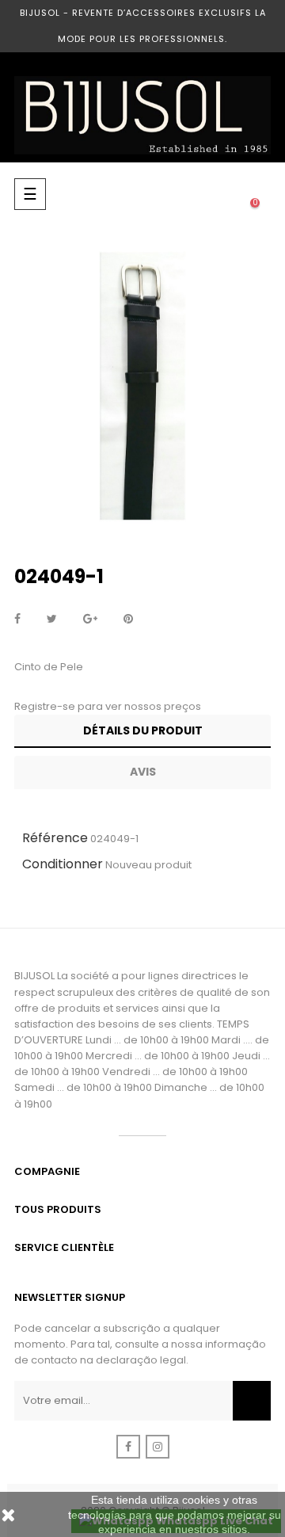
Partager (17, 619)
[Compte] (191, 194)
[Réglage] (223, 194)
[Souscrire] (252, 1401)
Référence (55, 838)
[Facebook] (128, 1446)
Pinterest (128, 619)
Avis (143, 772)
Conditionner (62, 864)
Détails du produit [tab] (143, 730)
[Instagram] (157, 1446)
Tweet (52, 619)
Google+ (90, 619)
